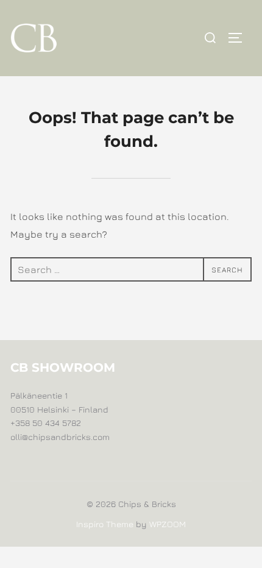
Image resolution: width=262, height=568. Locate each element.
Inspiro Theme (104, 524)
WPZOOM (167, 524)
